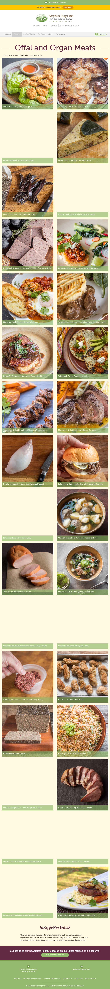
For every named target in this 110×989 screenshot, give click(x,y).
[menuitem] (7, 34)
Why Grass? (61, 34)
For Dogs (41, 34)
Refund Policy (90, 978)
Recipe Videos (29, 34)
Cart (77, 26)
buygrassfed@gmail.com (57, 2)
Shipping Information (52, 978)
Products (7, 34)
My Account (67, 26)
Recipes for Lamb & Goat (32, 978)
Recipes (17, 34)
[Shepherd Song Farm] (55, 18)
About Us (17, 978)
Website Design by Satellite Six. (73, 986)
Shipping (37, 26)
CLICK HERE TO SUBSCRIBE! (55, 955)
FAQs (45, 26)
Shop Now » (68, 7)
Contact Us (67, 978)
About (50, 34)
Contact (53, 26)
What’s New (78, 978)
